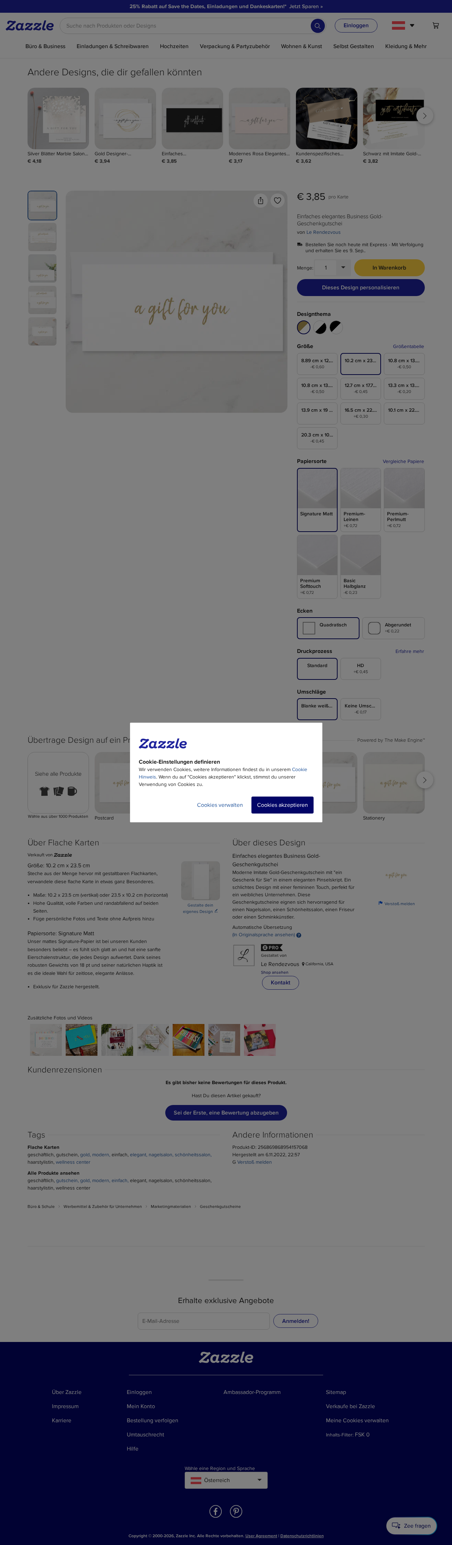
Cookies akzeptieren (282, 805)
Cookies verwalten (220, 805)
